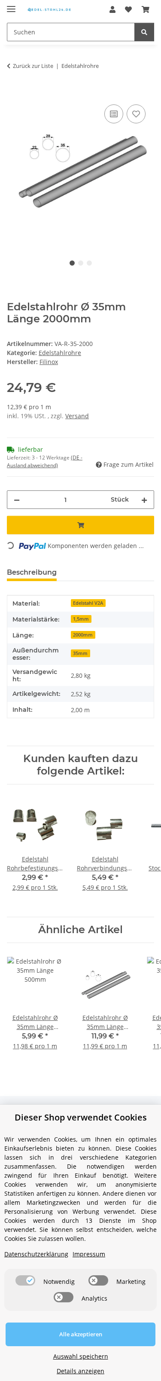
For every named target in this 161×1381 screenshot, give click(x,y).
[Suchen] (144, 32)
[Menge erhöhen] (144, 499)
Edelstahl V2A (88, 603)
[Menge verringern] (16, 499)
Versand (77, 416)
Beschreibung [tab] (32, 572)
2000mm (83, 635)
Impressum (89, 1254)
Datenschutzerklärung (36, 1254)
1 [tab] (72, 263)
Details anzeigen (80, 1371)
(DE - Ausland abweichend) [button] (44, 461)
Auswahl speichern (80, 1356)
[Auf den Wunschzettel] (136, 113)
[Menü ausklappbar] (11, 5)
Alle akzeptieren (80, 1334)
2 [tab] (80, 263)
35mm (80, 653)
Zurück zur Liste (33, 66)
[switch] (25, 1280)
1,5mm (81, 619)
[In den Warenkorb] (14, 93)
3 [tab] (89, 263)
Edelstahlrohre (60, 353)
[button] (112, 9)
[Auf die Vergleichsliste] (113, 113)
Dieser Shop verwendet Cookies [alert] (81, 1117)
